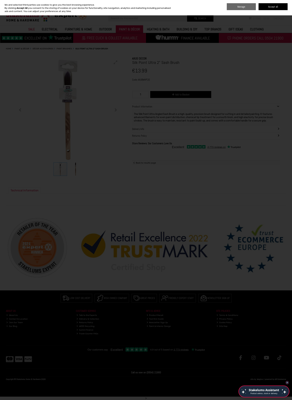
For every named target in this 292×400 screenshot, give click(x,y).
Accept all (273, 6)
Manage (241, 6)
